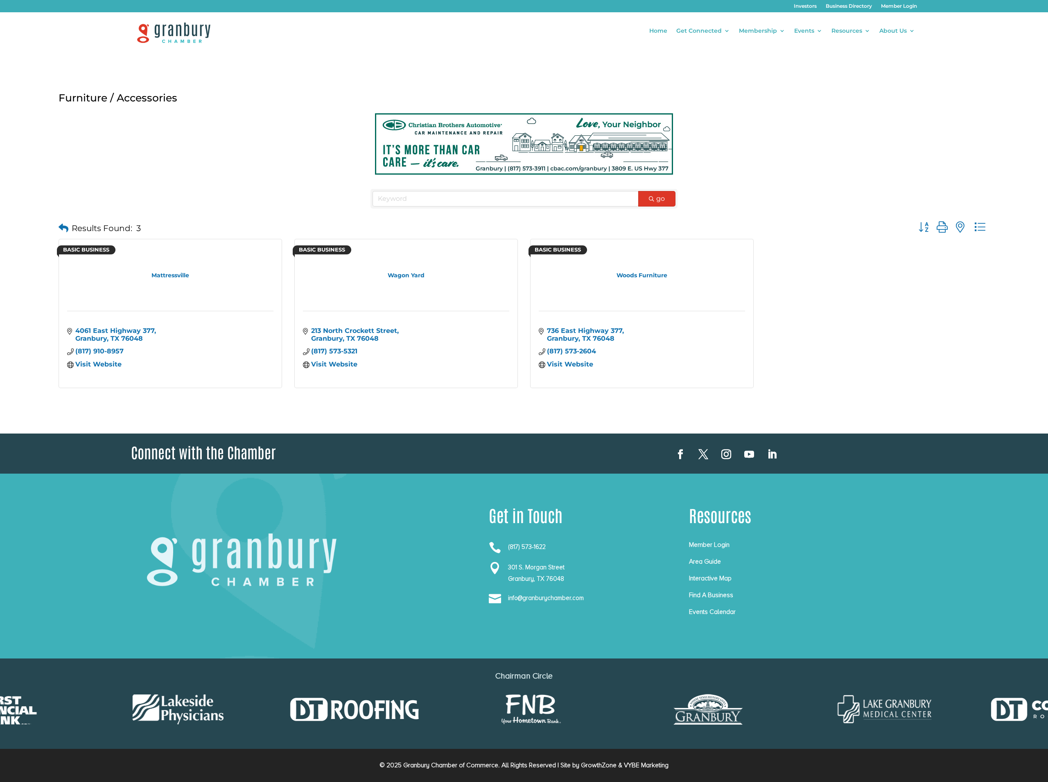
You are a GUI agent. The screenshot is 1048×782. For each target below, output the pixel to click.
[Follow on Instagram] (726, 454)
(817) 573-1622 (527, 547)
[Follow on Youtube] (749, 454)
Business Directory (849, 6)
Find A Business (711, 595)
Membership (758, 31)
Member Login (899, 6)
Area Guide (705, 561)
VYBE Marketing (646, 765)
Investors (805, 6)
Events (804, 31)
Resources (846, 31)
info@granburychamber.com (546, 598)
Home (658, 31)
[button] (63, 228)
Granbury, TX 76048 (536, 578)
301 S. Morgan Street (536, 567)
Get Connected (699, 31)
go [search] (660, 198)
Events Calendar (712, 612)
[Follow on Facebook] (680, 454)
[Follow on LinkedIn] (772, 454)
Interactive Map (710, 578)
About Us (893, 31)
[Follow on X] (703, 454)
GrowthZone (599, 765)
